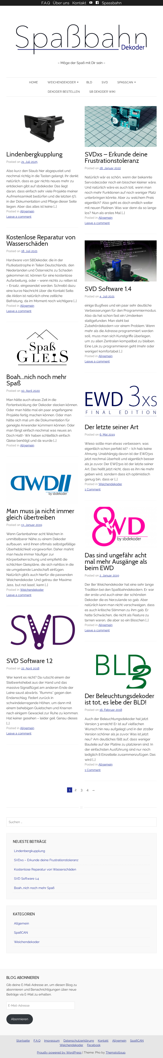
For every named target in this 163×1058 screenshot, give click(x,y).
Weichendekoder (62, 82)
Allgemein (27, 211)
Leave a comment (18, 216)
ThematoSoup (115, 1052)
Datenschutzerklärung (78, 1040)
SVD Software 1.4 (108, 289)
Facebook (97, 2)
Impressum (52, 1040)
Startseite (23, 1040)
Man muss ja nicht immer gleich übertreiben (40, 514)
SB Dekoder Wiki (102, 91)
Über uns (61, 3)
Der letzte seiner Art (111, 427)
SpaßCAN (125, 82)
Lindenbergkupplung (34, 154)
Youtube (91, 2)
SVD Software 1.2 (29, 661)
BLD (89, 82)
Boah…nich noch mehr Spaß (36, 380)
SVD (105, 82)
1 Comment (93, 489)
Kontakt (79, 3)
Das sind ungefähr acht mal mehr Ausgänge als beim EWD (116, 561)
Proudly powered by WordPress (59, 1052)
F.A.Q (45, 3)
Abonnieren (19, 1019)
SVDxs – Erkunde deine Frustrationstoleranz (116, 157)
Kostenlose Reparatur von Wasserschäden (41, 240)
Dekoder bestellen (64, 91)
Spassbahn (112, 3)
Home (33, 82)
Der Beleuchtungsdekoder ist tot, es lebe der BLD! (119, 699)
